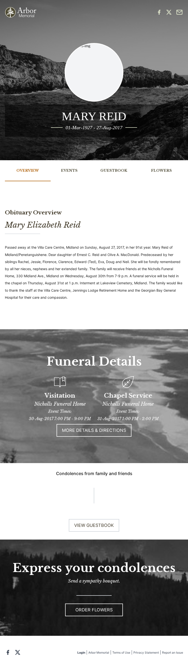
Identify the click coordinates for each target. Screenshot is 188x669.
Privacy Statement (146, 652)
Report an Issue (172, 652)
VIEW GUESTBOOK (94, 525)
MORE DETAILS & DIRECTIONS (94, 430)
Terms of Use (121, 652)
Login (81, 652)
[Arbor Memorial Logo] (20, 12)
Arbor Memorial (98, 652)
